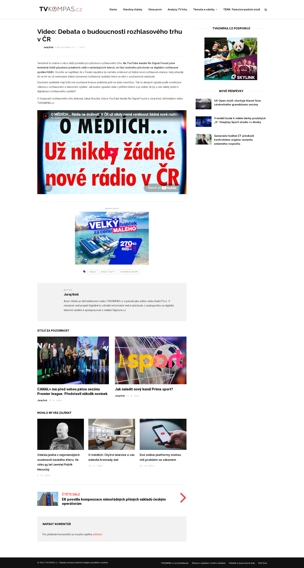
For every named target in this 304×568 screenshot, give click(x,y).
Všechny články (132, 9)
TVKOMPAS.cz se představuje (174, 563)
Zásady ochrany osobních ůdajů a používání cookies (83, 562)
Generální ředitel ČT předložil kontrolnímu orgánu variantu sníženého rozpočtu (234, 139)
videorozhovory (129, 272)
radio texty (108, 272)
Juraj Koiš (48, 47)
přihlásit (97, 534)
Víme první (155, 9)
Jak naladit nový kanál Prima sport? (144, 389)
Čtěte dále (71, 494)
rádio (92, 272)
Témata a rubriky (204, 9)
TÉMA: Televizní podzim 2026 (241, 9)
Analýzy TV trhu (177, 9)
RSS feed (262, 563)
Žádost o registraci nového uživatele (209, 563)
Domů (113, 9)
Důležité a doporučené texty (242, 563)
